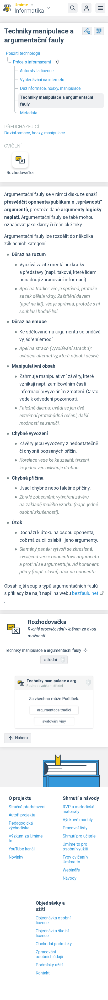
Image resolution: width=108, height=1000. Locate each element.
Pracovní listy (75, 828)
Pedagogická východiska (21, 825)
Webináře (71, 870)
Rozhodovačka (20, 172)
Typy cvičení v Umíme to (75, 859)
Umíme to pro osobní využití (75, 846)
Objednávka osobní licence (53, 920)
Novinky (16, 857)
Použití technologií (23, 53)
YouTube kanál (22, 849)
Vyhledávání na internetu (42, 79)
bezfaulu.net (85, 593)
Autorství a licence (37, 70)
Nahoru (21, 737)
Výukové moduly (78, 819)
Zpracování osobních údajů (49, 954)
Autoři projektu (22, 815)
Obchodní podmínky (54, 944)
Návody (70, 878)
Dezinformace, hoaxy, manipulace (50, 88)
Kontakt (43, 973)
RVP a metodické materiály (78, 809)
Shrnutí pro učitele (79, 836)
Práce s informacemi (32, 62)
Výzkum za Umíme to (26, 838)
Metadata (28, 112)
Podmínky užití (49, 965)
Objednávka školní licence (52, 933)
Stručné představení (27, 807)
